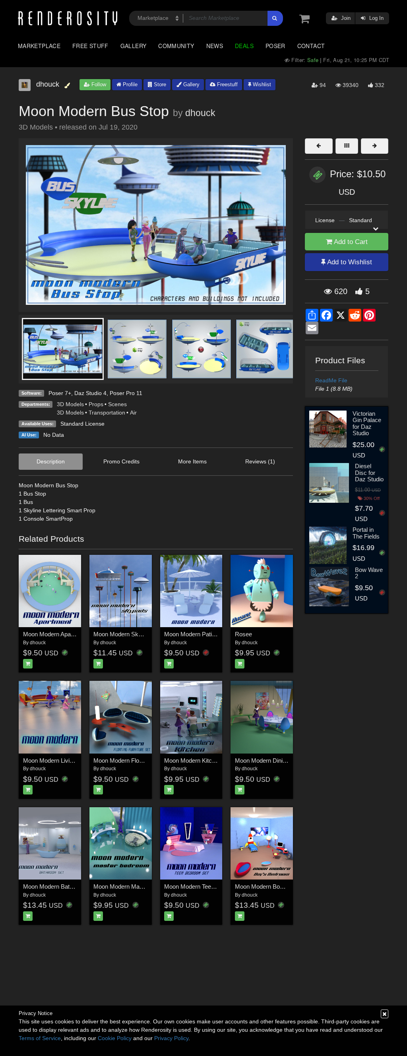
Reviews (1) (260, 461)
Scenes (117, 404)
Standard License (82, 423)
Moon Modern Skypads (123, 634)
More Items (192, 461)
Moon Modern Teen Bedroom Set (207, 886)
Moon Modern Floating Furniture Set (139, 760)
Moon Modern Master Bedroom (134, 886)
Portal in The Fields (366, 533)
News (214, 46)
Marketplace (39, 46)
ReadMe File (331, 380)
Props (96, 404)
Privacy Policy (171, 1038)
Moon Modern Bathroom (54, 886)
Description (51, 461)
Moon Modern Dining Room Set (276, 760)
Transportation (107, 412)
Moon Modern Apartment (55, 634)
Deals (244, 46)
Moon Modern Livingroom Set (61, 760)
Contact (311, 46)
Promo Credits (121, 461)
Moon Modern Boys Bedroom (273, 886)
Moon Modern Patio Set (194, 634)
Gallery (133, 46)
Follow (98, 84)
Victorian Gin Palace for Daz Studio (367, 423)
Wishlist (261, 84)
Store (159, 84)
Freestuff (226, 84)
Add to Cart (350, 242)
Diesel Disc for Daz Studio (369, 472)
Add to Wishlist (349, 262)
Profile (129, 84)
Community (176, 46)
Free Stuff (90, 46)
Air (133, 412)
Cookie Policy (115, 1038)
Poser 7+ (59, 393)
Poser (275, 46)
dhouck (200, 113)
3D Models (70, 404)
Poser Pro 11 (126, 393)
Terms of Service (40, 1038)
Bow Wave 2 (369, 573)
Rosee (243, 634)
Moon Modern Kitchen (192, 760)
